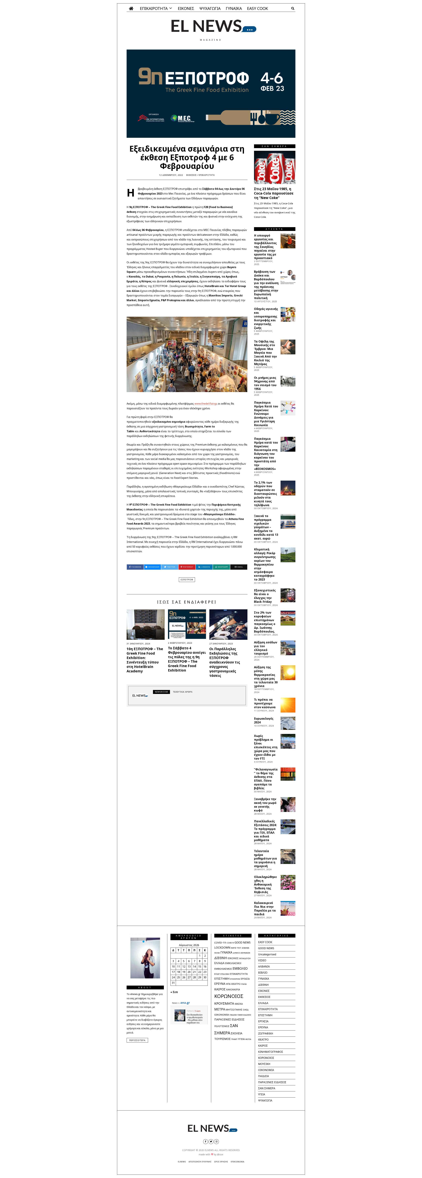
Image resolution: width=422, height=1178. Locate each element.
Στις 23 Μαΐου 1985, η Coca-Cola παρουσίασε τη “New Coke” (273, 193)
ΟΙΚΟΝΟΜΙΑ (221, 1014)
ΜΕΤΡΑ (219, 1009)
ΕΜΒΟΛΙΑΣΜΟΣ (223, 968)
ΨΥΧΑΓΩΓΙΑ (210, 8)
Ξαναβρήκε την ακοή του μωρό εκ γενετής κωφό (265, 804)
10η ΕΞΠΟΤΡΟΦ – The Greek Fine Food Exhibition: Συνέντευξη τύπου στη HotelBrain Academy (145, 660)
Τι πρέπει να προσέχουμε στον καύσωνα (265, 703)
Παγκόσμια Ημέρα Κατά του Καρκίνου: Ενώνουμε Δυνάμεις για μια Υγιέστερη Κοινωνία (266, 413)
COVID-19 (220, 942)
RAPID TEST (236, 948)
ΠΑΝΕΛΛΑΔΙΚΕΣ (244, 1015)
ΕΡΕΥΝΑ (219, 984)
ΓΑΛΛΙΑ (217, 953)
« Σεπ (174, 992)
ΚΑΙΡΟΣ (220, 989)
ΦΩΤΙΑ (248, 1039)
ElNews (182, 1161)
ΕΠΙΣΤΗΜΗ (221, 978)
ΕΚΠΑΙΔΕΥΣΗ (245, 958)
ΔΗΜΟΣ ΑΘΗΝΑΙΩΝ (241, 953)
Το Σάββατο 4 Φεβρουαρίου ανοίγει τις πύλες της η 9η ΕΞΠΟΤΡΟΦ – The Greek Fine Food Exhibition (187, 659)
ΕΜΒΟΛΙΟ (240, 968)
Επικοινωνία (237, 1161)
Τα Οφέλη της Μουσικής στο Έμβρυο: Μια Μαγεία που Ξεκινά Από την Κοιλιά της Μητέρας (265, 352)
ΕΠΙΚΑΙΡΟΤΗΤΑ (154, 8)
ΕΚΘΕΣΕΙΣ (191, 175)
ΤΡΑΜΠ (234, 1039)
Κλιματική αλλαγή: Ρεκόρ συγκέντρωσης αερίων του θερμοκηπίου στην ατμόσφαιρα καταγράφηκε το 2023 (265, 564)
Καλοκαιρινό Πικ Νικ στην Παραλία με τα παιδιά (265, 908)
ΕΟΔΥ (217, 973)
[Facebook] (205, 1141)
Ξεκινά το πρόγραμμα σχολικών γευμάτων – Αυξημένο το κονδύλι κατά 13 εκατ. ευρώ (266, 527)
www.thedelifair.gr (206, 403)
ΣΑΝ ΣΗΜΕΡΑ (266, 1088)
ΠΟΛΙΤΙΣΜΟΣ (221, 1026)
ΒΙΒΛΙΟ (262, 972)
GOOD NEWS (243, 942)
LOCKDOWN (222, 947)
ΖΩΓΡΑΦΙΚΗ (265, 1033)
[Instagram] (216, 1141)
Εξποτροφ (187, 579)
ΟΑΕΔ (246, 1009)
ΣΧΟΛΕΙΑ (236, 1033)
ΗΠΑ (228, 983)
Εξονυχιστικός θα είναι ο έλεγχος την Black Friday (265, 596)
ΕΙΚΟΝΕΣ (186, 8)
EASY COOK (257, 8)
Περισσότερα (137, 1040)
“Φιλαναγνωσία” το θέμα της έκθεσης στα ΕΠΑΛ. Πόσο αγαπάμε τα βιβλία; (266, 778)
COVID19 (230, 943)
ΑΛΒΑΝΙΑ (245, 948)
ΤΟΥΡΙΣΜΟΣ (222, 1039)
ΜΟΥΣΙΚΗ (264, 1064)
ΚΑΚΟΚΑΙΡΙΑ (233, 989)
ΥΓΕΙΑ (241, 1039)
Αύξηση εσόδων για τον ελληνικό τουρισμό (265, 648)
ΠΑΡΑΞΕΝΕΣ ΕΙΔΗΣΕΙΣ (229, 1019)
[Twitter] (211, 1141)
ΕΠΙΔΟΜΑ (224, 974)
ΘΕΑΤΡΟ (236, 983)
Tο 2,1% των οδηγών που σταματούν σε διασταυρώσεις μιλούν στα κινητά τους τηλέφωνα (265, 493)
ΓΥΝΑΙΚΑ (234, 8)
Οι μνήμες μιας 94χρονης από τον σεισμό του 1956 (265, 383)
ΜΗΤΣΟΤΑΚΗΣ (234, 1009)
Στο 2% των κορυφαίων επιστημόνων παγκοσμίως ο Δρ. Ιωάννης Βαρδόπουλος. (264, 621)
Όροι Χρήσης (221, 1161)
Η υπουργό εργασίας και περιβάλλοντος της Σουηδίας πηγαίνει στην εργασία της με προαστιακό (265, 246)
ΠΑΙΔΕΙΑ (233, 1015)
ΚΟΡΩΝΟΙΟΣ (228, 996)
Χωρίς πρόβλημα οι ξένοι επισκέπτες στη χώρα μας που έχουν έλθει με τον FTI (265, 747)
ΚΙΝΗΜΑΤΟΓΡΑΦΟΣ (270, 1052)
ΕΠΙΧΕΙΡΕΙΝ (235, 979)
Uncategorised (267, 954)
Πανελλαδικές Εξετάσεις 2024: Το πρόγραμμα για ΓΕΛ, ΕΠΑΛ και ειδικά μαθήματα (265, 830)
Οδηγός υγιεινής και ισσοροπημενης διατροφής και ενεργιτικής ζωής (266, 318)
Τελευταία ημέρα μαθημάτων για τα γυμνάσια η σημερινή (265, 858)
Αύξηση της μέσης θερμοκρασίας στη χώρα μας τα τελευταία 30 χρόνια (266, 676)
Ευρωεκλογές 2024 (263, 720)
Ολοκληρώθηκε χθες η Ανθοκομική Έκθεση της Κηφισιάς (265, 884)
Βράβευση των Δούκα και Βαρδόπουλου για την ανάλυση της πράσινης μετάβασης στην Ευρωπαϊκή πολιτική (266, 285)
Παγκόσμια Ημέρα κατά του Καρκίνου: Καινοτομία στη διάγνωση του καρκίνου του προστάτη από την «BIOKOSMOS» (266, 454)
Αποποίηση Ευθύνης (200, 1161)
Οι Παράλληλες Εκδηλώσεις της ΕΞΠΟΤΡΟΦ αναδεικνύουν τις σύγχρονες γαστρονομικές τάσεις (224, 662)
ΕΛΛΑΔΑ (219, 963)
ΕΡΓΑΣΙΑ (245, 978)
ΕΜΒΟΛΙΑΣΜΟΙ (233, 963)
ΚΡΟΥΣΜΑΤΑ (224, 1003)
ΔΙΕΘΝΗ (220, 958)
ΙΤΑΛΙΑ (244, 984)
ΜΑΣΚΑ (239, 1003)
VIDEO (262, 960)
